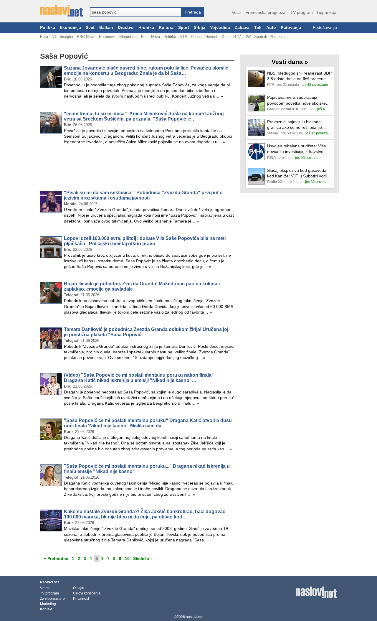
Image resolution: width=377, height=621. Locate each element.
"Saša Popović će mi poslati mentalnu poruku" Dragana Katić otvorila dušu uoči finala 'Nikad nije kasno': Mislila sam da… (148, 423)
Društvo (126, 27)
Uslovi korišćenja (86, 593)
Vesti (236, 12)
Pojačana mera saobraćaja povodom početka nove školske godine (296, 100)
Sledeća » (143, 558)
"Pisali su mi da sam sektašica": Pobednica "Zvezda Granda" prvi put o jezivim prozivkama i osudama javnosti (143, 195)
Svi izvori (279, 36)
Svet (90, 27)
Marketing (48, 604)
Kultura (166, 27)
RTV (237, 36)
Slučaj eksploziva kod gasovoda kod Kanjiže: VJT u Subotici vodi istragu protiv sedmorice (297, 173)
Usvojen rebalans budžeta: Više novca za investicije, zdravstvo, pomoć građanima (296, 149)
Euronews (107, 36)
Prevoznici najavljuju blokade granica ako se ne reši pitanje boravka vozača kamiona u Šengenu (294, 124)
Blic (144, 36)
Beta (44, 36)
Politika (47, 27)
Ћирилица (326, 12)
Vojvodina (220, 27)
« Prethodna (56, 558)
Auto (271, 27)
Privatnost (81, 599)
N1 (54, 36)
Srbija (199, 27)
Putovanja (291, 27)
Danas (196, 36)
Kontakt (46, 609)
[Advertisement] (137, 168)
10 (127, 558)
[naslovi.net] (61, 11)
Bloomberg (128, 36)
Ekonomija (70, 27)
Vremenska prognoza (265, 12)
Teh (258, 27)
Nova (155, 36)
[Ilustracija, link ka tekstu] (256, 79)
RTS (183, 36)
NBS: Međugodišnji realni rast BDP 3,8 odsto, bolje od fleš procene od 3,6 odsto (299, 76)
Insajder (66, 36)
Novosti (211, 36)
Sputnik (260, 36)
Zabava (242, 27)
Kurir (226, 36)
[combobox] (135, 12)
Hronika (146, 27)
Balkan (106, 27)
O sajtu (78, 588)
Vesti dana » (290, 61)
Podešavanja (325, 27)
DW (247, 36)
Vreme (45, 588)
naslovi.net (194, 617)
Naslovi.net (49, 582)
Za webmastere (52, 599)
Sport (183, 27)
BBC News (86, 36)
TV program (301, 12)
